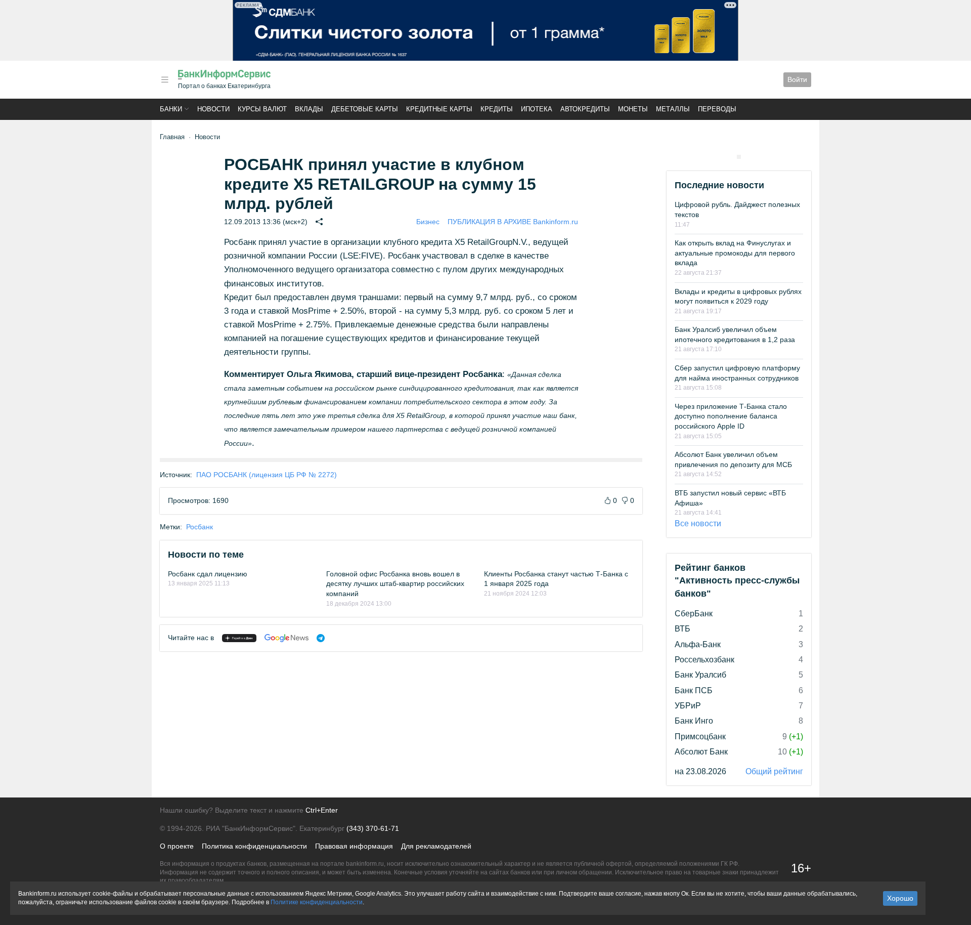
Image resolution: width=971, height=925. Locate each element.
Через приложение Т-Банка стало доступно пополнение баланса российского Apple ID (731, 416)
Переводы (717, 109)
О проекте (177, 846)
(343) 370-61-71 (372, 828)
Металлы (673, 109)
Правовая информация (354, 846)
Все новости (698, 523)
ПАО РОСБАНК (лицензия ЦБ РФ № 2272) (266, 475)
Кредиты (496, 109)
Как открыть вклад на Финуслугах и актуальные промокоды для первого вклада (735, 253)
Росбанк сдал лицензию (207, 574)
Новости (213, 109)
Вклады (309, 109)
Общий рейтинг (774, 771)
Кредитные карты (439, 109)
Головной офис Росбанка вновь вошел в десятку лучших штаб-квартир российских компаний (395, 584)
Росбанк (199, 527)
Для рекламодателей (436, 846)
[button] (165, 79)
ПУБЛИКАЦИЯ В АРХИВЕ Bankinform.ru (513, 222)
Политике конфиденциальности (317, 902)
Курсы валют (262, 109)
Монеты (633, 109)
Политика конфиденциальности (254, 846)
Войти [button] (797, 79)
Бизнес (427, 222)
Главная (172, 137)
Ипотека (536, 109)
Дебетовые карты (364, 109)
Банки (171, 109)
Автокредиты (585, 109)
